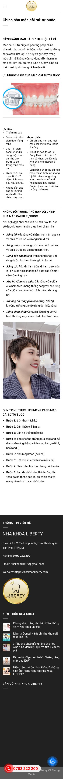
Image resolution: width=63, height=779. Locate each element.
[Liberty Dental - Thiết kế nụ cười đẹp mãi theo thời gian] (31, 6)
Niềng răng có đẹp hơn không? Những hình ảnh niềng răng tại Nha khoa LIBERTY (36, 671)
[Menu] (5, 6)
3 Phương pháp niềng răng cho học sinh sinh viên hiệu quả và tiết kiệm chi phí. (36, 647)
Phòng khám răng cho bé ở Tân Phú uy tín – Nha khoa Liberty (36, 625)
